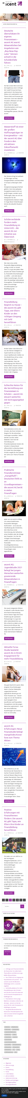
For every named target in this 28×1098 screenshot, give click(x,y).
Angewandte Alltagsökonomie (10, 1031)
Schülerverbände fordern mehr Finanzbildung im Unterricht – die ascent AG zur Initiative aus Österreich (12, 228)
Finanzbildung (9, 1069)
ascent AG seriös (8, 1039)
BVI (13, 1049)
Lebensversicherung (11, 1078)
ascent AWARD (8, 1044)
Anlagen (14, 1034)
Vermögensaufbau (11, 1082)
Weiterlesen (8, 118)
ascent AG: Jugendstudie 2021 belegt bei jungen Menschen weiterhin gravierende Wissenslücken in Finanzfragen (13, 573)
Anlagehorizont (8, 1034)
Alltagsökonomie (15, 1026)
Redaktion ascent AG (9, 242)
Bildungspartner (8, 1049)
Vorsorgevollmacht (11, 1084)
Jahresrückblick (10, 1076)
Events (7, 1067)
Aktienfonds (7, 1026)
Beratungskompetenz (16, 1044)
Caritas (18, 1049)
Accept (4, 1095)
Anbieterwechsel (15, 1029)
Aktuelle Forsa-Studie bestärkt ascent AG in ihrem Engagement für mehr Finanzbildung (13, 653)
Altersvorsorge (7, 1029)
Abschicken (7, 953)
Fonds (7, 1071)
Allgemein (8, 1063)
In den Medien (10, 1074)
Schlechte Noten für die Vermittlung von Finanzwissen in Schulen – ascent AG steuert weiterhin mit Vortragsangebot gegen (14, 394)
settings (16, 1092)
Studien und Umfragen (12, 1080)
